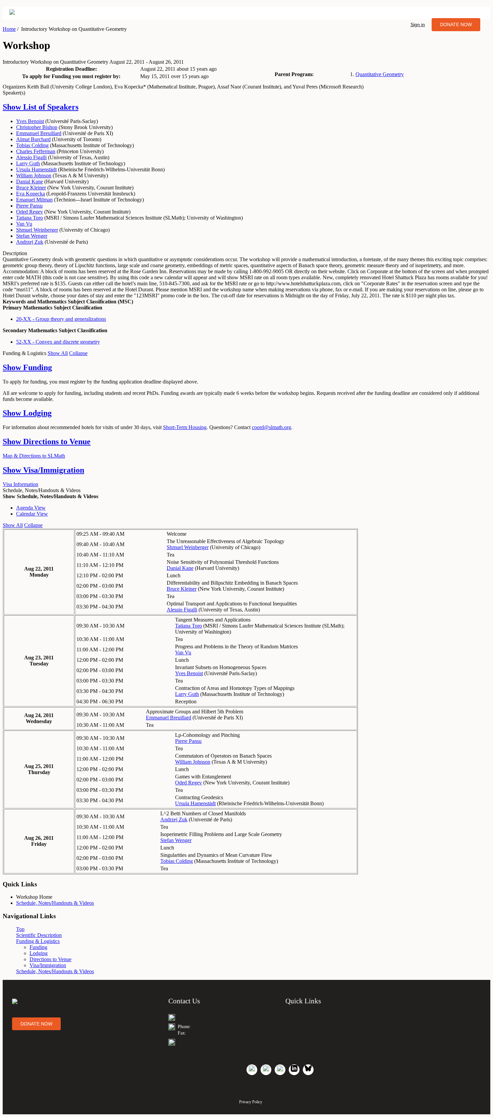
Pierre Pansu (29, 206)
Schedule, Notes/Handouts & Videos (55, 903)
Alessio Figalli (31, 157)
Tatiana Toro (29, 218)
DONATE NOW (456, 24)
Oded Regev (29, 212)
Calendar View (32, 514)
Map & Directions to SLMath (34, 456)
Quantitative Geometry (379, 74)
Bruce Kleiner (31, 187)
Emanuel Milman (34, 199)
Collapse (78, 353)
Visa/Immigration (43, 470)
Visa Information (20, 484)
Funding (27, 367)
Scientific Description (39, 935)
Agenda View (31, 508)
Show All (58, 353)
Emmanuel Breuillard (38, 133)
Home (9, 29)
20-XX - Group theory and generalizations (61, 319)
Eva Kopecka (30, 193)
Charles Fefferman (35, 151)
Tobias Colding (32, 145)
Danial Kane (29, 181)
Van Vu (24, 224)
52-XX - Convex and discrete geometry (58, 342)
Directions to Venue (47, 441)
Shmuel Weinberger (37, 230)
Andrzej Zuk (29, 242)
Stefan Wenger (31, 236)
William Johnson (33, 175)
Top (20, 929)
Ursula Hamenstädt (36, 169)
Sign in (417, 24)
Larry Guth (28, 163)
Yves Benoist (30, 121)
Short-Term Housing (185, 427)
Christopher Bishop (36, 127)
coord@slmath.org (271, 427)
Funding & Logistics (38, 941)
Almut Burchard (33, 139)
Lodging (27, 413)
